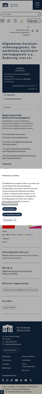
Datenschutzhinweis (9, 204)
